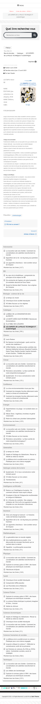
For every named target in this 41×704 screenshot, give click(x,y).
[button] (32, 61)
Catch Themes (35, 696)
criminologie (16, 215)
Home (11, 11)
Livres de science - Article (23, 11)
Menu (22, 5)
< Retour (8, 48)
